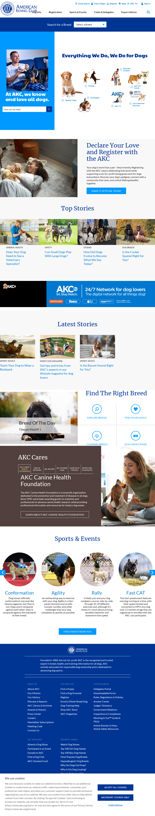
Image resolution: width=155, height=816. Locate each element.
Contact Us (33, 730)
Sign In (147, 3)
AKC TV (133, 3)
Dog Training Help (70, 705)
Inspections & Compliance (107, 713)
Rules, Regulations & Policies (108, 697)
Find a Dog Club (36, 756)
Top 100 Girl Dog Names (73, 748)
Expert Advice (7, 361)
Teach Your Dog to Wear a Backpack (17, 367)
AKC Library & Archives (40, 705)
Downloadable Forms (105, 693)
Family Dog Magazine (51, 361)
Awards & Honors (37, 709)
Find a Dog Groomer (71, 693)
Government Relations (105, 709)
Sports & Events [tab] (78, 12)
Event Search (84, 3)
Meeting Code (35, 726)
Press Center (34, 713)
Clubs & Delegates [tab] (104, 12)
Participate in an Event (39, 748)
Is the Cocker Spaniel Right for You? (133, 256)
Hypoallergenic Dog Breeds (75, 761)
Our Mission (34, 693)
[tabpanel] (19, 584)
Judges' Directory (103, 705)
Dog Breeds (128, 247)
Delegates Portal (102, 688)
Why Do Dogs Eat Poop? (73, 765)
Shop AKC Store (69, 709)
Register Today (71, 100)
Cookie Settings (115, 805)
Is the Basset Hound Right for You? (97, 367)
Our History (34, 697)
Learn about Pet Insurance (138, 104)
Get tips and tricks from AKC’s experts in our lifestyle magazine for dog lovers (56, 371)
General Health (14, 247)
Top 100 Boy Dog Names (73, 752)
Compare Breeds (96, 444)
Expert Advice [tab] (129, 12)
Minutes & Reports (37, 701)
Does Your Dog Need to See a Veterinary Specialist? (16, 258)
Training (91, 86)
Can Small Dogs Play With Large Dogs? (58, 254)
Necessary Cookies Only (115, 797)
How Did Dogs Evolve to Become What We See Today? (95, 258)
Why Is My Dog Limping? (73, 769)
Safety (48, 247)
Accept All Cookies (115, 787)
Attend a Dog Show (38, 744)
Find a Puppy (99, 3)
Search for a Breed (59, 24)
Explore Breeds (97, 417)
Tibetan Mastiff (29, 429)
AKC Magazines (69, 713)
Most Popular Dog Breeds (74, 756)
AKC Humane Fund (38, 761)
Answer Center (101, 701)
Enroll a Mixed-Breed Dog (74, 701)
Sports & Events (137, 87)
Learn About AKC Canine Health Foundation (55, 514)
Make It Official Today (106, 190)
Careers (32, 717)
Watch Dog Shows (70, 744)
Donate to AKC (36, 752)
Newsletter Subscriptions (41, 722)
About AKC (34, 688)
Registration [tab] (55, 12)
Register (113, 3)
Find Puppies (95, 97)
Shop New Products (127, 69)
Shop (124, 3)
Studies (87, 247)
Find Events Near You (77, 631)
